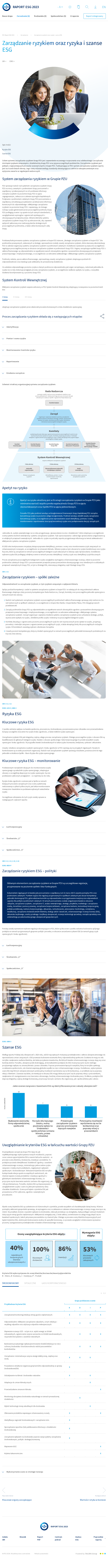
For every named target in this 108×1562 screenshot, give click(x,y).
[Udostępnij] (102, 316)
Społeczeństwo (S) (58, 16)
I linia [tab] (5, 296)
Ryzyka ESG (6, 149)
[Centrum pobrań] (95, 7)
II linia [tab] (16, 296)
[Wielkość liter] (60, 7)
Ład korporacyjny (14, 827)
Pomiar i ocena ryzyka (16, 338)
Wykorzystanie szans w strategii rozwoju (24, 1472)
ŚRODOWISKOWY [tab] (10, 1283)
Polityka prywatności (41, 1554)
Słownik (23, 1537)
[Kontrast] (70, 7)
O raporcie (74, 16)
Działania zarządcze (15, 373)
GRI (3, 61)
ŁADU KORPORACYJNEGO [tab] (54, 1283)
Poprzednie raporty (98, 1538)
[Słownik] (78, 7)
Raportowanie (12, 361)
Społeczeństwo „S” (14, 850)
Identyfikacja (12, 327)
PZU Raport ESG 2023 (8, 35)
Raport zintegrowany (94, 16)
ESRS (11, 61)
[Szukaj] (87, 7)
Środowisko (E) (40, 16)
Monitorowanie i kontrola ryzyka (20, 350)
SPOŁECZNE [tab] (30, 1283)
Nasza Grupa (7, 16)
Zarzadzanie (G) (23, 16)
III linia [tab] (28, 296)
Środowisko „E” (13, 838)
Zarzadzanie (24, 35)
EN (104, 7)
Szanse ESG (6, 153)
